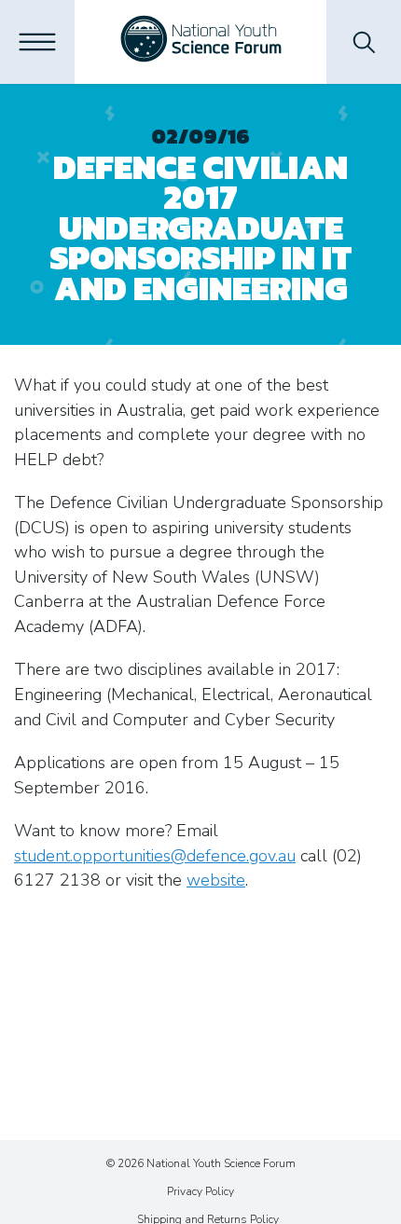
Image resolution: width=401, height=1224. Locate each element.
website (216, 880)
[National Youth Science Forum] (201, 42)
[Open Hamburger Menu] (37, 42)
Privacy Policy (200, 1191)
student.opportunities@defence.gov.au (155, 856)
